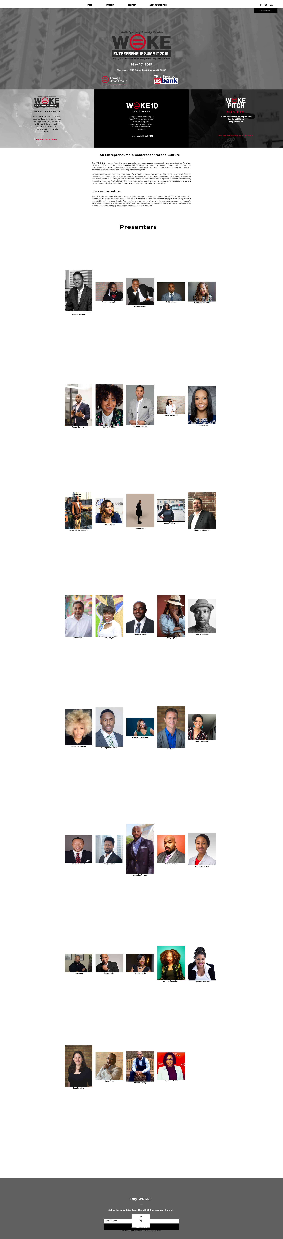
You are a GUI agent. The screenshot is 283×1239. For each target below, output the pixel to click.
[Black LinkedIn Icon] (271, 5)
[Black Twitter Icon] (266, 5)
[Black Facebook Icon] (260, 5)
